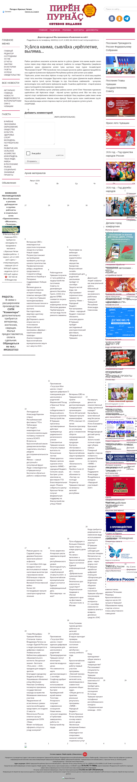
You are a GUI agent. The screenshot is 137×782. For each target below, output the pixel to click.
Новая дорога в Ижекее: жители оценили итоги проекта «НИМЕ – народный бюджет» (58, 463)
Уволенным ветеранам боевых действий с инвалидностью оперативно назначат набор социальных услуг (77, 733)
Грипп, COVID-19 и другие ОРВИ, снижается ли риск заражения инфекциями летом (58, 299)
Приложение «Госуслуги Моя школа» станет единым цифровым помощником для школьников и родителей (58, 392)
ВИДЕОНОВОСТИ (12, 98)
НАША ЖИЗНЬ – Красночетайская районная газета (68, 14)
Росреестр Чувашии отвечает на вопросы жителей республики (77, 487)
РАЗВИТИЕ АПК (11, 148)
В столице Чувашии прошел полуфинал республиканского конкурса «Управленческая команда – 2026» (95, 702)
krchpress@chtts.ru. (117, 763)
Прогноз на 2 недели (32, 11)
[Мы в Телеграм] (126, 18)
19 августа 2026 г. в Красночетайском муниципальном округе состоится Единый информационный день (58, 583)
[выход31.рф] (120, 357)
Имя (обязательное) (64, 117)
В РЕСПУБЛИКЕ (11, 164)
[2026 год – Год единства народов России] (120, 171)
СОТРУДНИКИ (10, 56)
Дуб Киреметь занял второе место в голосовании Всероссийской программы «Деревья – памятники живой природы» (37, 327)
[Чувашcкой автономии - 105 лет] (120, 284)
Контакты (79, 30)
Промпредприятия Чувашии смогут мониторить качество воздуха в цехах (58, 660)
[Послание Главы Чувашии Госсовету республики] (120, 107)
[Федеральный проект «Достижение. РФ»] (120, 322)
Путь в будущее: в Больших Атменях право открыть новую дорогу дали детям (77, 546)
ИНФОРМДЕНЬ (10, 156)
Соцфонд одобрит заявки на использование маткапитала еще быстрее (58, 684)
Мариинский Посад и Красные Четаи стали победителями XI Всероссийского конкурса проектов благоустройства (58, 410)
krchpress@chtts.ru (91, 40)
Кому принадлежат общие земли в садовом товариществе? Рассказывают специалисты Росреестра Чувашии (94, 665)
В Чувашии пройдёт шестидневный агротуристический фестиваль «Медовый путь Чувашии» (77, 330)
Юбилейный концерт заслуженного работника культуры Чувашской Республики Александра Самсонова (94, 299)
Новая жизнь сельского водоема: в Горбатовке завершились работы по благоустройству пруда (58, 719)
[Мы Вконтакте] (112, 18)
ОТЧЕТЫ (8, 61)
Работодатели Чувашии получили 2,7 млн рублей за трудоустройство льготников (58, 278)
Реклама (66, 30)
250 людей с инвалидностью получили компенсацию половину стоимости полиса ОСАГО (37, 433)
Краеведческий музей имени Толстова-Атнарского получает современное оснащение (56, 701)
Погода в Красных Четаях (21, 9)
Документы (92, 30)
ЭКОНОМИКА (10, 124)
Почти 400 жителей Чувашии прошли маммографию (77, 416)
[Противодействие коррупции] (120, 522)
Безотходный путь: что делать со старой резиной (58, 569)
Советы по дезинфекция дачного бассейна (58, 289)
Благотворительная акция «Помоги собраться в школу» (58, 485)
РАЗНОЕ (7, 167)
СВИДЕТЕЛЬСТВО (12, 75)
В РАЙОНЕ (8, 121)
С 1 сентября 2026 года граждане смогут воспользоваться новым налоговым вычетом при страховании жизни (37, 569)
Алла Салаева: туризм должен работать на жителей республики (75, 628)
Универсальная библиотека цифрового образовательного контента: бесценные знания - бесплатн (37, 658)
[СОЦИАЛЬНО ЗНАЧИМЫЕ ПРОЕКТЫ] (120, 392)
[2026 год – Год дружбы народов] (120, 207)
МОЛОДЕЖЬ (9, 140)
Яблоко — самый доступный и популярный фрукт (35, 462)
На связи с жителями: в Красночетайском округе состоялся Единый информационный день (77, 563)
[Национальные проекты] (120, 457)
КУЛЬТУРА (8, 132)
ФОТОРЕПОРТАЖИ (12, 101)
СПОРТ (7, 137)
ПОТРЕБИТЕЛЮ (11, 143)
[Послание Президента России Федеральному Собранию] (120, 65)
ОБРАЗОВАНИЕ (11, 127)
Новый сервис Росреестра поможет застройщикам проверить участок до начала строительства (36, 258)
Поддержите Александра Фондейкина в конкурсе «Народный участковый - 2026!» (94, 480)
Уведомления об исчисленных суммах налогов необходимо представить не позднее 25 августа (37, 706)
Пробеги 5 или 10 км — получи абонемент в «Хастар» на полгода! (76, 474)
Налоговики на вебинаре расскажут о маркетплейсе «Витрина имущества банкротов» (75, 258)
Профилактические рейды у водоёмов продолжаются (35, 269)
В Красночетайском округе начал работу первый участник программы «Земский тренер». (77, 666)
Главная (43, 30)
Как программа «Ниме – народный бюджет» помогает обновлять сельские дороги (77, 314)
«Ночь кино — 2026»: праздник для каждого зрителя (36, 669)
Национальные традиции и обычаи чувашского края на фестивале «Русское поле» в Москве (76, 597)
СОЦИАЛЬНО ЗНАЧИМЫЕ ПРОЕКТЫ (10, 172)
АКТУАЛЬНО (9, 90)
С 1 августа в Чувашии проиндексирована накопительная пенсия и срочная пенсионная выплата (37, 303)
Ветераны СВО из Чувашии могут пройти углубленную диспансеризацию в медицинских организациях (77, 402)
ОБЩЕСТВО (9, 129)
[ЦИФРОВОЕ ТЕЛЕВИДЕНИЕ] (120, 552)
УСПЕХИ (8, 72)
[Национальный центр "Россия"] (120, 486)
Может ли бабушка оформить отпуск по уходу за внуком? (35, 727)
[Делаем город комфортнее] (120, 247)
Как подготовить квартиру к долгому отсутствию (35, 314)
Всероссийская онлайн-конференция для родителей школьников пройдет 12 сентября (77, 276)
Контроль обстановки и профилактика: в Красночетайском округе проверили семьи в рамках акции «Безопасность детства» (77, 456)
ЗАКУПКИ (8, 64)
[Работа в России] (120, 580)
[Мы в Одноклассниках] (119, 18)
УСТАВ (7, 59)
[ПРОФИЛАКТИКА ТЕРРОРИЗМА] (120, 429)
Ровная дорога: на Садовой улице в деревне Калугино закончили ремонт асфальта (34, 556)
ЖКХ (6, 145)
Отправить (32, 161)
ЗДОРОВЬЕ (9, 135)
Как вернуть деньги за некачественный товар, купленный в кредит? (95, 405)
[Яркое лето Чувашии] (120, 137)
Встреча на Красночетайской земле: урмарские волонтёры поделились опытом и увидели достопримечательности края (37, 449)
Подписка (55, 30)
